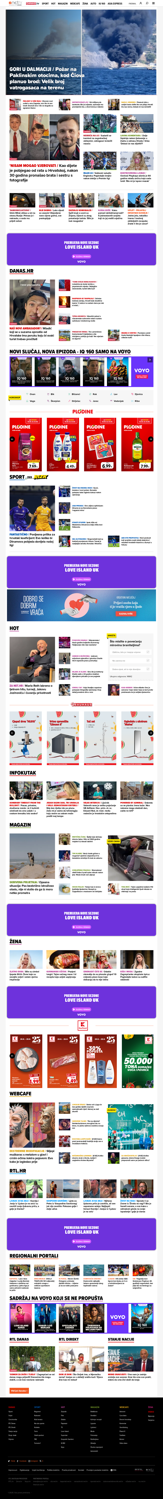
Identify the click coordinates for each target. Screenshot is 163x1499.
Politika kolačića (53, 1470)
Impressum (13, 1470)
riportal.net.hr (95, 1481)
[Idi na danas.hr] (32, 3)
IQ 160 (102, 3)
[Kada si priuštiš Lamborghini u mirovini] (130, 858)
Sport (45, 3)
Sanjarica (151, 1420)
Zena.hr (19, 1481)
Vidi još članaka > (19, 1390)
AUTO (93, 3)
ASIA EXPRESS (115, 3)
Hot (53, 3)
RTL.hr (11, 1481)
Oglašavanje (24, 1470)
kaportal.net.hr (65, 1481)
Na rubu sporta (39, 1423)
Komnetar (123, 1423)
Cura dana (123, 1415)
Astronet (122, 1411)
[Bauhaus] (81, 708)
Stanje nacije (13, 1431)
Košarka (36, 1427)
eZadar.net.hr (131, 1481)
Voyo (62, 1447)
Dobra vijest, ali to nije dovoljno (126, 669)
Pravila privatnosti (69, 1470)
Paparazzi (64, 1423)
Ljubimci (93, 1427)
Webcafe (75, 3)
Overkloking (124, 1427)
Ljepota (93, 1423)
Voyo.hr (28, 1481)
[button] (13, 359)
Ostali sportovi (39, 1435)
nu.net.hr (142, 1481)
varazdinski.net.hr (81, 1481)
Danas (12, 1407)
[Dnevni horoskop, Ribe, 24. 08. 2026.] (138, 401)
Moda (92, 1431)
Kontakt (81, 1470)
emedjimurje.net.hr (40, 1481)
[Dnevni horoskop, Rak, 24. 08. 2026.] (96, 394)
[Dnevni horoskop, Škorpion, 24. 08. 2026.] (54, 401)
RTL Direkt (12, 1427)
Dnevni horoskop (125, 1419)
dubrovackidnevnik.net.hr (113, 1481)
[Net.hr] (150, 1470)
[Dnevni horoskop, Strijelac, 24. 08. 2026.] (75, 401)
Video (151, 1411)
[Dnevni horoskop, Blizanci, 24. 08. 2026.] (75, 394)
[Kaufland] (81, 1026)
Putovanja (94, 1435)
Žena (85, 3)
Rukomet (37, 1415)
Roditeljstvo (95, 1439)
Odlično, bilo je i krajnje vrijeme (126, 652)
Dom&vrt (93, 1415)
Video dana (123, 1443)
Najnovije (151, 1416)
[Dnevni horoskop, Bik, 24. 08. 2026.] (54, 394)
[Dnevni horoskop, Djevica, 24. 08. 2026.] (138, 394)
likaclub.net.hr (38, 1484)
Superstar (64, 1435)
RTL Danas (12, 1423)
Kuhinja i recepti (96, 1419)
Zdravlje (93, 1443)
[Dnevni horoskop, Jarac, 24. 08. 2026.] (96, 401)
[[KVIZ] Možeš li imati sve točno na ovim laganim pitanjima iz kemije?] (130, 1127)
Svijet (10, 1415)
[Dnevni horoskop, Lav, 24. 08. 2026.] (117, 394)
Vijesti (11, 1411)
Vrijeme (11, 1439)
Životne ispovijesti (97, 1447)
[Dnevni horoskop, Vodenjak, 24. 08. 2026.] (117, 401)
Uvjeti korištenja (38, 1470)
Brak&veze (94, 1411)
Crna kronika (13, 1419)
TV (62, 1427)
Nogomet (37, 1411)
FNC (35, 1439)
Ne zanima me (118, 660)
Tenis (36, 1431)
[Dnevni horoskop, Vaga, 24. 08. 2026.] (33, 401)
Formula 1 (37, 1443)
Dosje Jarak (12, 1435)
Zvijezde (64, 1411)
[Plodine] (81, 411)
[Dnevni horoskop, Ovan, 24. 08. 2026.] (33, 394)
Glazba (63, 1419)
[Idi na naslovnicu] (16, 6)
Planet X (122, 1431)
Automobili (94, 1451)
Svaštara (122, 1435)
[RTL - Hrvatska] (138, 1470)
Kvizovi (122, 1439)
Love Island (65, 1431)
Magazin (63, 3)
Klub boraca (38, 1419)
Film (62, 1415)
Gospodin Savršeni (67, 1439)
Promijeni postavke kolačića (97, 1470)
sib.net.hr (54, 1481)
